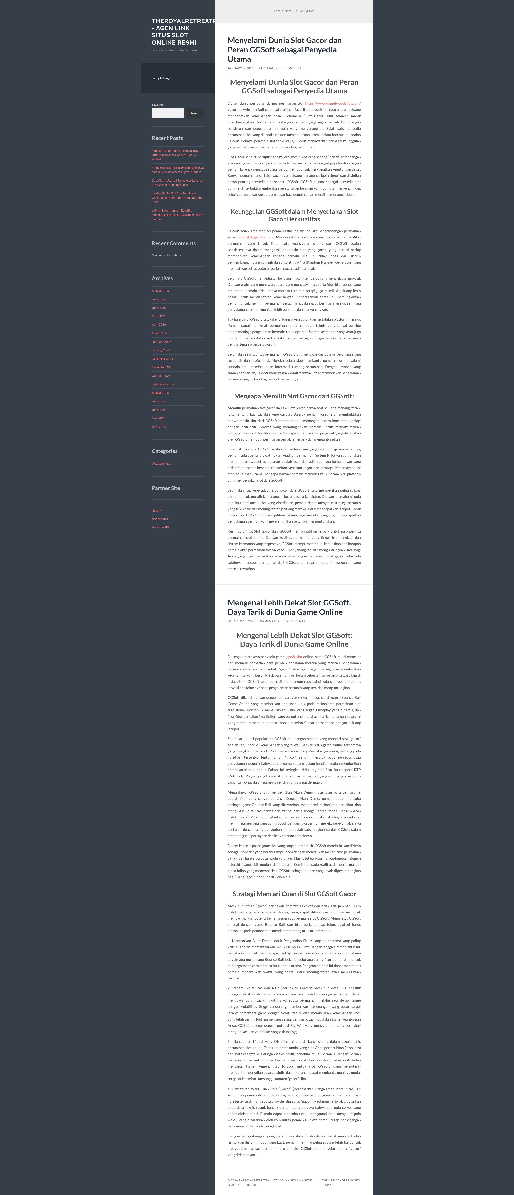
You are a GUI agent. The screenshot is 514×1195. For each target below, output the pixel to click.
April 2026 (159, 324)
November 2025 (162, 367)
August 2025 (160, 392)
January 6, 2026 (241, 68)
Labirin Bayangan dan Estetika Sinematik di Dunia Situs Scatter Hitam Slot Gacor (177, 215)
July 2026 (158, 299)
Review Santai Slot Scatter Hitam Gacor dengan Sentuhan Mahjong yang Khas (177, 197)
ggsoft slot (294, 656)
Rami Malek (268, 68)
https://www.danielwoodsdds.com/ (333, 103)
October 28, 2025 (241, 621)
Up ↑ (328, 1184)
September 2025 (163, 384)
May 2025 (159, 418)
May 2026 (159, 316)
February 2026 (161, 341)
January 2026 (161, 350)
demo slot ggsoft (250, 237)
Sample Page (161, 78)
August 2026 (160, 290)
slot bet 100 (160, 519)
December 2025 (162, 358)
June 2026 (159, 307)
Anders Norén (349, 1180)
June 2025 (159, 410)
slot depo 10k (161, 527)
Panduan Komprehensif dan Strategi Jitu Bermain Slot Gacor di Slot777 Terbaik (175, 155)
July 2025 (158, 401)
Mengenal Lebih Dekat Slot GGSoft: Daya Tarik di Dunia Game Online (289, 607)
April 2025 (159, 427)
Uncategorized (161, 463)
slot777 (157, 510)
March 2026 (160, 333)
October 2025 (161, 375)
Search (157, 105)
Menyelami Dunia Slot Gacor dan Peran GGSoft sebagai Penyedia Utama (285, 49)
